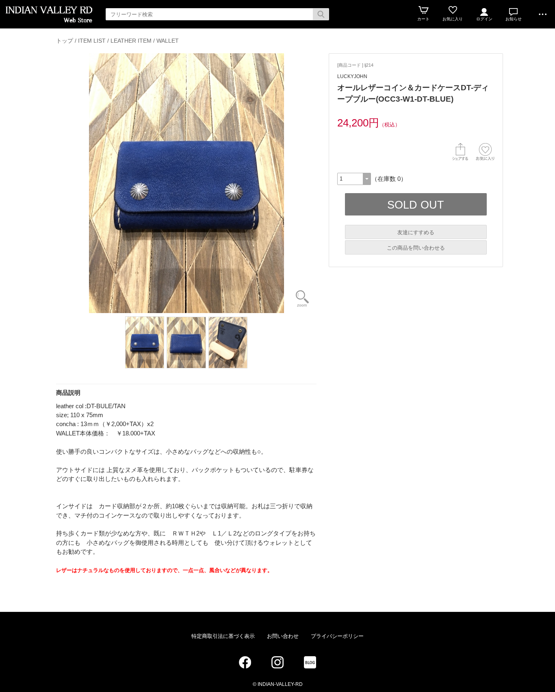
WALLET (167, 40)
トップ (64, 40)
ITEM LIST (92, 40)
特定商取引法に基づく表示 (223, 636)
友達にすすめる (415, 232)
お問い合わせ (283, 636)
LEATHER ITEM (131, 40)
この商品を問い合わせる (416, 248)
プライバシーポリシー (337, 636)
